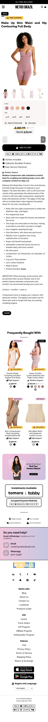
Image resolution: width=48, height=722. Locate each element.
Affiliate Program (24, 631)
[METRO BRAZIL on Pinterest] (13, 580)
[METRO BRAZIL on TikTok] (35, 580)
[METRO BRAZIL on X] (20, 575)
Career (24, 619)
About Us (24, 597)
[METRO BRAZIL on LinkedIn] (13, 575)
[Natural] (10, 386)
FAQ (24, 645)
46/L (21, 117)
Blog (24, 593)
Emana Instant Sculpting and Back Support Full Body (12, 375)
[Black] (28, 108)
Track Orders (24, 623)
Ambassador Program (24, 635)
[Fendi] (31, 386)
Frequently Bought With (24, 332)
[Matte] (17, 108)
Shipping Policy (24, 657)
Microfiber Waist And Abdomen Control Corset (35, 433)
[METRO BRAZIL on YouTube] (35, 575)
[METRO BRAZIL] (24, 6)
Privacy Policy (24, 649)
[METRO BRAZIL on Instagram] (27, 580)
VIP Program (24, 627)
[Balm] (12, 108)
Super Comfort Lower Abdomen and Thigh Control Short (35, 375)
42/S (7, 117)
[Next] (42, 93)
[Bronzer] (23, 108)
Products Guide (24, 609)
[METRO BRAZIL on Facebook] (27, 575)
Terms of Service (24, 653)
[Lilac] (35, 389)
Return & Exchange (24, 661)
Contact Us (24, 601)
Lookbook (24, 605)
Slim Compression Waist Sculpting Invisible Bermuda (12, 433)
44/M (14, 117)
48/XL (28, 117)
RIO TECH (28, 701)
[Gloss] (7, 108)
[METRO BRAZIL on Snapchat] (20, 580)
